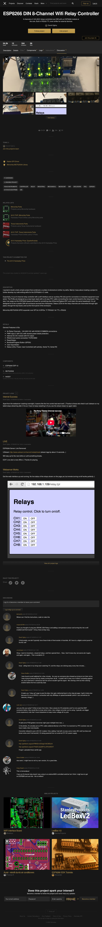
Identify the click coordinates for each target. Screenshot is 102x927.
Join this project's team (11, 149)
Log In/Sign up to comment (13, 610)
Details (15, 50)
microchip (62, 186)
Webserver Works (11, 469)
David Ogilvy (52, 25)
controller (24, 186)
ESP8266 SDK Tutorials (62, 872)
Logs (41, 50)
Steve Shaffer (25, 673)
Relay (33, 186)
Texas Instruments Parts (19, 224)
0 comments (27, 399)
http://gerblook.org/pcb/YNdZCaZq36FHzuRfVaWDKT (36, 747)
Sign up (86, 3)
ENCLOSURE (77, 186)
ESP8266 (92, 186)
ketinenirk (19, 614)
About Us (22, 916)
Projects (12, 3)
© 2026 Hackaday (51, 922)
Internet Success (10, 396)
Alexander (58, 875)
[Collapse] (16, 393)
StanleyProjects (60, 833)
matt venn (19, 705)
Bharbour (10, 833)
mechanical (52, 186)
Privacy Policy (67, 916)
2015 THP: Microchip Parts (20, 215)
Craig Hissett (20, 768)
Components (32, 50)
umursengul (20, 650)
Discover (20, 3)
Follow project (39, 31)
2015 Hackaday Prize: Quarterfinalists (24, 240)
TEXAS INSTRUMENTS (10, 186)
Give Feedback (46, 916)
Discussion (62, 50)
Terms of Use (57, 916)
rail (85, 186)
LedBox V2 (56, 830)
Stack (36, 3)
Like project (64, 31)
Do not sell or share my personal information (51, 918)
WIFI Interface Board (13, 830)
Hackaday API (78, 916)
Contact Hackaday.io (33, 916)
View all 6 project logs (51, 563)
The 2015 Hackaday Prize (6, 60)
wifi (69, 186)
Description (7, 50)
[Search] (73, 3)
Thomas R (10, 875)
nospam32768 (21, 625)
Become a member (33, 893)
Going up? (52, 911)
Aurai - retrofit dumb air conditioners (19, 872)
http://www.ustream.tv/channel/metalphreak (25, 452)
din (21, 190)
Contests (29, 3)
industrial (41, 186)
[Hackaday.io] (5, 3)
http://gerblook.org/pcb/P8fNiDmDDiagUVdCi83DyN (36, 744)
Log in (95, 3)
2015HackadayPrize (10, 190)
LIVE (5, 441)
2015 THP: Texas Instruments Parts (23, 232)
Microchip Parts (16, 207)
